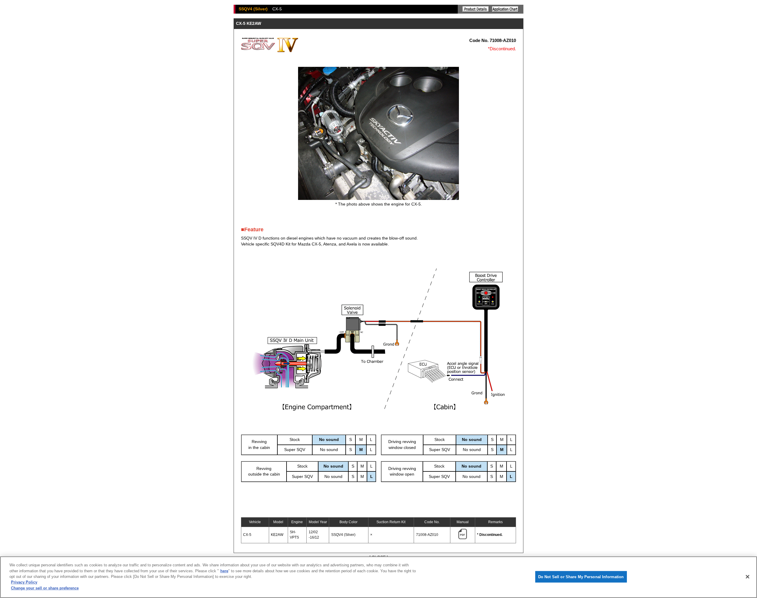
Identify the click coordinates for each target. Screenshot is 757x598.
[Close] (747, 576)
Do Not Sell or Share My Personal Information (581, 576)
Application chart (505, 9)
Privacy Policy (24, 582)
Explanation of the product (475, 9)
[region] (378, 577)
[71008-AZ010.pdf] (462, 538)
